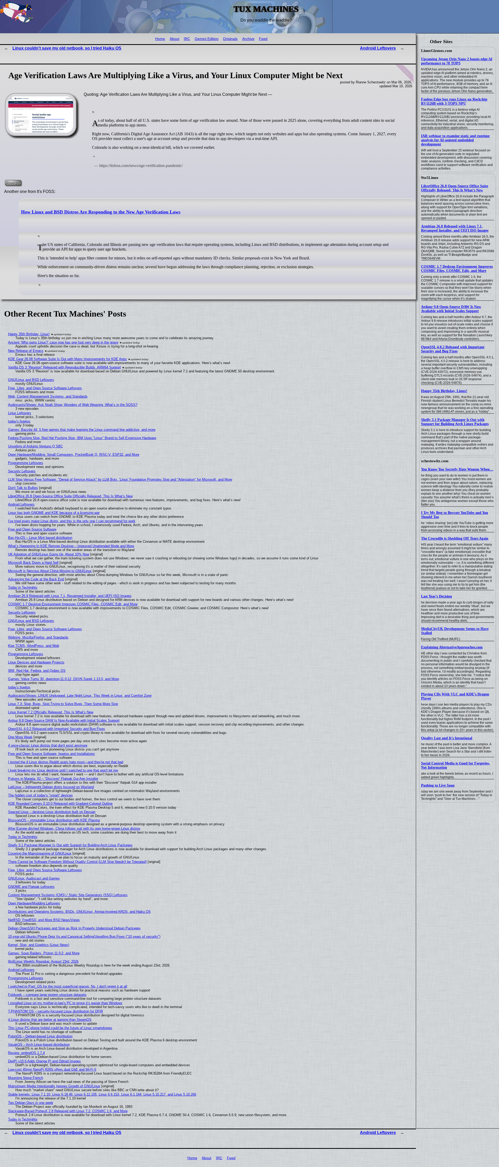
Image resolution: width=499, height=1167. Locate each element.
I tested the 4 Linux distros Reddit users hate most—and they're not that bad (65, 762)
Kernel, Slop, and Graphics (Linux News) (38, 945)
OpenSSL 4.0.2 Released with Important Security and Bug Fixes (452, 349)
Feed (263, 39)
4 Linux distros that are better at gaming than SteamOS (49, 1020)
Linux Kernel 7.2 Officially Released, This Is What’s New (50, 712)
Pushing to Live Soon (438, 785)
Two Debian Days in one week (30, 1103)
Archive (248, 39)
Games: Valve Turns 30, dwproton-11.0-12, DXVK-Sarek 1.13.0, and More (63, 679)
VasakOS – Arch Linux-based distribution (39, 1045)
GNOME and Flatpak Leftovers (31, 887)
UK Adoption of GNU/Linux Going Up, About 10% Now (48, 554)
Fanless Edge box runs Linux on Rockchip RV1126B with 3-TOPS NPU (454, 101)
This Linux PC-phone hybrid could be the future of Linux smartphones (60, 1028)
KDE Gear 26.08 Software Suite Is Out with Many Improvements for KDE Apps (67, 359)
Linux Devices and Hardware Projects (36, 662)
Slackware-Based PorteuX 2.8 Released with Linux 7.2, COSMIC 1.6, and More (68, 1111)
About (174, 39)
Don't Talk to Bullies (23, 488)
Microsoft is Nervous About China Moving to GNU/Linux (50, 571)
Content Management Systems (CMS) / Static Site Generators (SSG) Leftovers (68, 895)
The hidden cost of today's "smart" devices (40, 795)
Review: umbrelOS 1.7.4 (26, 1053)
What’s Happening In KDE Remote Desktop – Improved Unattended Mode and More (71, 546)
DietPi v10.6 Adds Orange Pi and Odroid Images (44, 1061)
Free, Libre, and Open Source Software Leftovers (45, 388)
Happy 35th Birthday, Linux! (444, 391)
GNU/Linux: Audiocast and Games (34, 878)
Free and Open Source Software (32, 529)
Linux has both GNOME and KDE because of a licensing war (54, 513)
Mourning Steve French (25, 1078)
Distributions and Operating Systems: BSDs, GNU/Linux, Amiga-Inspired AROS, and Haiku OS (79, 912)
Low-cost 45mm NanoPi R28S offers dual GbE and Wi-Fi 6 (52, 1069)
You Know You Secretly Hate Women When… (457, 469)
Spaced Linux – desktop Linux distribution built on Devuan (51, 812)
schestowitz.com (435, 461)
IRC (187, 39)
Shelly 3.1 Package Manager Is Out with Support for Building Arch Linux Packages (455, 422)
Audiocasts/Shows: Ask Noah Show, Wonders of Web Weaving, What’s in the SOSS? (72, 405)
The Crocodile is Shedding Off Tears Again (454, 538)
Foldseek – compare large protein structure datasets (47, 995)
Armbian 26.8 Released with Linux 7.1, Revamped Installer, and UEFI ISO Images (454, 228)
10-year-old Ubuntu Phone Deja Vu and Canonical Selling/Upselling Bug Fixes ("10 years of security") (84, 936)
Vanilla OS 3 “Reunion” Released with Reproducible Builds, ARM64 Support (64, 367)
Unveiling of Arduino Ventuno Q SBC (35, 446)
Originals (230, 39)
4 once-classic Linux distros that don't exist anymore (47, 745)
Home (160, 39)
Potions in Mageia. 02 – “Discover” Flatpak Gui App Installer (53, 779)
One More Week (20, 737)
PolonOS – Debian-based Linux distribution (40, 1036)
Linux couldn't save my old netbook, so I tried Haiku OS (66, 48)
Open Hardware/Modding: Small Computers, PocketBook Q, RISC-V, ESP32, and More (73, 455)
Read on (13, 182)
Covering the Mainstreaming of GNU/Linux (39, 853)
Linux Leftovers (19, 413)
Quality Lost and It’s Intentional (446, 738)
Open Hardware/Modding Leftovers (34, 903)
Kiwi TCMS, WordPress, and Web (33, 646)
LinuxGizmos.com (436, 51)
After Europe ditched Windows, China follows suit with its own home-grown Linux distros (74, 828)
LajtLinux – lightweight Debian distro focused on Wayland (51, 787)
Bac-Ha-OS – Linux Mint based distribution (40, 538)
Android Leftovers (378, 48)
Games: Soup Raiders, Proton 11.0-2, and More (44, 953)
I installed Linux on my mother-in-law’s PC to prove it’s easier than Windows (65, 1003)
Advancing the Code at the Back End (36, 579)
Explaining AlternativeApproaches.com (452, 647)
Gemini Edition (207, 39)
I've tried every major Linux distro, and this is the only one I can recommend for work (71, 521)
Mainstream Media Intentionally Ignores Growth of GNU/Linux (54, 1086)
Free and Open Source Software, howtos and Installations (51, 754)
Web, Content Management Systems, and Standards (48, 396)
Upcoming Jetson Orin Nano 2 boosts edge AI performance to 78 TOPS (456, 61)
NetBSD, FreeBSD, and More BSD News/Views (44, 920)
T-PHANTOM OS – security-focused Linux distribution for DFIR (55, 1011)
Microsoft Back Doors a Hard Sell (33, 563)
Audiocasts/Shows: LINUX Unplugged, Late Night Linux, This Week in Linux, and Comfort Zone (80, 695)
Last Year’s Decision (436, 596)
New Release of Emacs (25, 351)
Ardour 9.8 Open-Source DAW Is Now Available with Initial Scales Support (451, 309)
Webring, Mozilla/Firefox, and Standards (38, 637)
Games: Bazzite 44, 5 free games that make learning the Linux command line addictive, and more (81, 430)
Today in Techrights (22, 587)
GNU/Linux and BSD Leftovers (31, 380)
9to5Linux (429, 178)
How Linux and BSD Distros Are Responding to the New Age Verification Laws (100, 211)
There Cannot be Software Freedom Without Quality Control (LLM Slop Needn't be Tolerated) (77, 862)
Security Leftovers (22, 471)
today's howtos (19, 421)
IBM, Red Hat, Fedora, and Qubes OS (36, 671)
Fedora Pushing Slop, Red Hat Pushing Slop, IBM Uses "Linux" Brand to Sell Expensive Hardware (82, 438)
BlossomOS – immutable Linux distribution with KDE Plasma (54, 820)
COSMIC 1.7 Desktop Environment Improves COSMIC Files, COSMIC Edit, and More (457, 269)
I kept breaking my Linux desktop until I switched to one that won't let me (63, 770)
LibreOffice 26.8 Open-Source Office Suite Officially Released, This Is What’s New (454, 188)
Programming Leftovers (25, 463)
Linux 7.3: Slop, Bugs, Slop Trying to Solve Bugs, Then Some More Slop (63, 704)
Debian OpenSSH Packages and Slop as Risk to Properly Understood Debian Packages (74, 928)
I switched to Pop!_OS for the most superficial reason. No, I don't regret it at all (67, 986)
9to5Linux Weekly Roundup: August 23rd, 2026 (43, 961)
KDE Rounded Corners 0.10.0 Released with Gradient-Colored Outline (60, 804)
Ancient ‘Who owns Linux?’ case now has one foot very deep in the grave (63, 342)
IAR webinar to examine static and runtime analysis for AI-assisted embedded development (455, 140)
